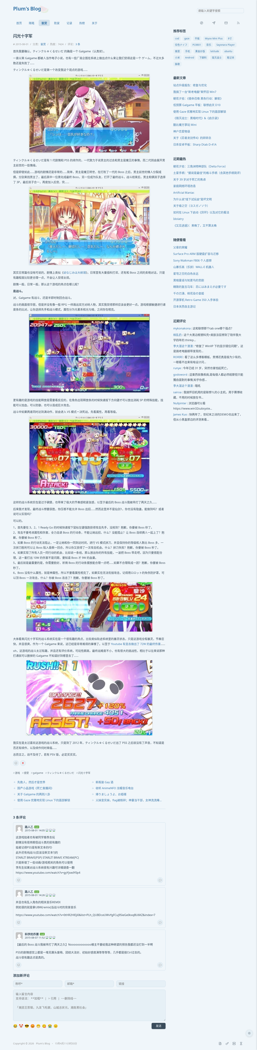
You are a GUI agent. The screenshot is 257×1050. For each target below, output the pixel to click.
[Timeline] (241, 1043)
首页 (19, 23)
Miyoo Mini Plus (214, 38)
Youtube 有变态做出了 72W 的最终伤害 (136, 644)
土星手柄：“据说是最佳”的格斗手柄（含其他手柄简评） (207, 173)
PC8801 (196, 45)
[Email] (226, 23)
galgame (38, 772)
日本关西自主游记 (184, 306)
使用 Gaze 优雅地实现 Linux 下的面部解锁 (199, 112)
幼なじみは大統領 (74, 272)
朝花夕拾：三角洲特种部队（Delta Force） (200, 166)
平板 (197, 38)
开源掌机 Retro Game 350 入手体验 (195, 300)
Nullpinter (180, 403)
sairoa (177, 392)
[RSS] (238, 23)
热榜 (82, 23)
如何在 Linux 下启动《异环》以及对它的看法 (201, 212)
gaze (187, 38)
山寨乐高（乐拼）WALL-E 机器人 (193, 267)
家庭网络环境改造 (184, 186)
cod (177, 38)
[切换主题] (249, 1033)
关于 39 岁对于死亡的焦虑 (189, 179)
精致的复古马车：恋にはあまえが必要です (199, 287)
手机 (187, 51)
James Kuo (180, 414)
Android (189, 57)
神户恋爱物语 (181, 131)
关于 (94, 23)
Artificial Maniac (183, 193)
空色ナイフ (181, 45)
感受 (26, 772)
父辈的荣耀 (180, 247)
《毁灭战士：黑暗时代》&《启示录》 (196, 118)
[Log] (220, 1043)
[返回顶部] (249, 1042)
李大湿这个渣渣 (183, 346)
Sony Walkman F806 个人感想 (192, 260)
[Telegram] (214, 23)
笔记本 (230, 57)
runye (177, 368)
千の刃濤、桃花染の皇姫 (188, 293)
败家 (57, 23)
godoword (180, 375)
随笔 (31, 23)
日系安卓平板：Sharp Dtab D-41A (194, 144)
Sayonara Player (225, 45)
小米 (177, 57)
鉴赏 (44, 23)
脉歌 (177, 64)
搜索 (241, 11)
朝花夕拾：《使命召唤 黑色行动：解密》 (198, 98)
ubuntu (228, 51)
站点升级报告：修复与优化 (190, 85)
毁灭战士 (217, 57)
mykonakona (182, 328)
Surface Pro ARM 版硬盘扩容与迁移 (196, 254)
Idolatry (178, 219)
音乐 (208, 45)
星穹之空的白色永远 (185, 274)
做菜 (177, 51)
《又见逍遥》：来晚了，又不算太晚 (195, 225)
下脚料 (203, 57)
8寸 (230, 38)
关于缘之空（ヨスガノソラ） (191, 206)
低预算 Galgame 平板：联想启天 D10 (196, 105)
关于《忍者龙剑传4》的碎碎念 (192, 138)
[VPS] (234, 1043)
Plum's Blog (27, 8)
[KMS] (227, 1043)
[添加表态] (16, 763)
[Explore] (201, 23)
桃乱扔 (177, 335)
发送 (158, 1026)
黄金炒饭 (200, 51)
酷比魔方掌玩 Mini (185, 125)
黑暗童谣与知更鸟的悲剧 (188, 280)
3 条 (78, 44)
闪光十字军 (84, 772)
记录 (69, 23)
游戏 (17, 772)
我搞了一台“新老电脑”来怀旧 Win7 (194, 92)
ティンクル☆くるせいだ (60, 772)
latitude (214, 51)
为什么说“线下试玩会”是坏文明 (192, 199)
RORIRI (178, 357)
